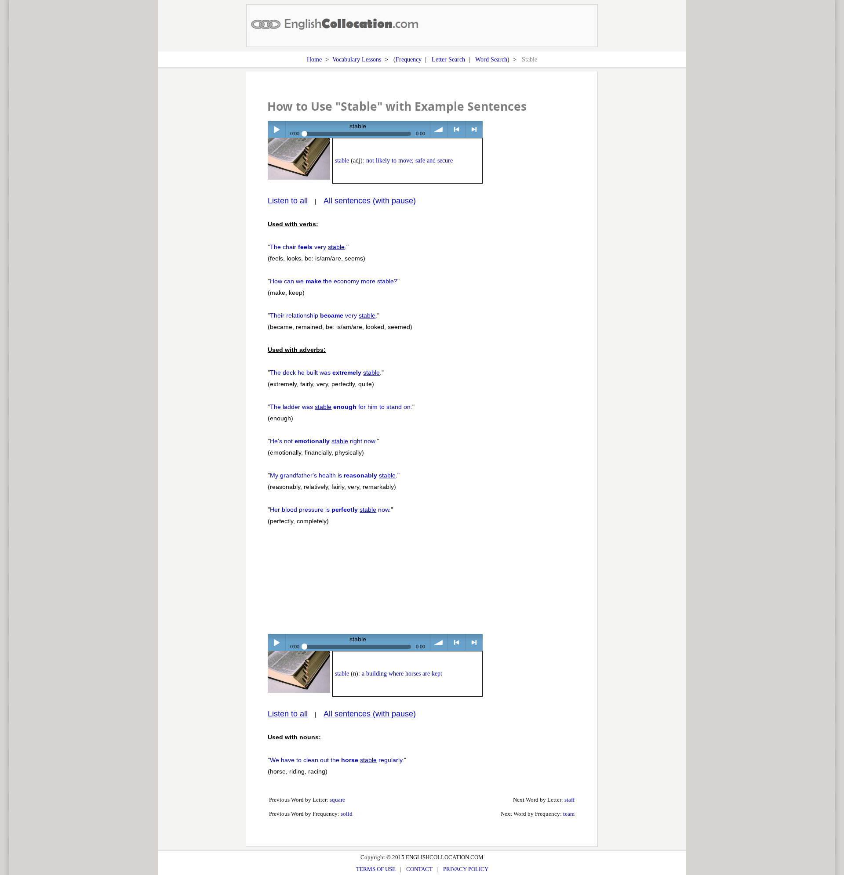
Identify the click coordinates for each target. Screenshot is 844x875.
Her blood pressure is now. (330, 509)
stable (342, 160)
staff (569, 799)
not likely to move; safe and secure (409, 160)
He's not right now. (323, 441)
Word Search (491, 59)
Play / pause (276, 129)
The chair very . (308, 246)
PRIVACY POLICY (465, 869)
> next (474, 129)
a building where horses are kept (402, 673)
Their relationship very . (323, 315)
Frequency (409, 59)
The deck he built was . (326, 372)
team (569, 813)
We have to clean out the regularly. (337, 759)
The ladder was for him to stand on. (341, 406)
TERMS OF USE (376, 869)
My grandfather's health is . (333, 475)
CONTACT (419, 869)
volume (438, 129)
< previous (456, 129)
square (337, 799)
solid (347, 813)
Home (314, 59)
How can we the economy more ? (333, 281)
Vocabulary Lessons (356, 59)
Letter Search (448, 59)
